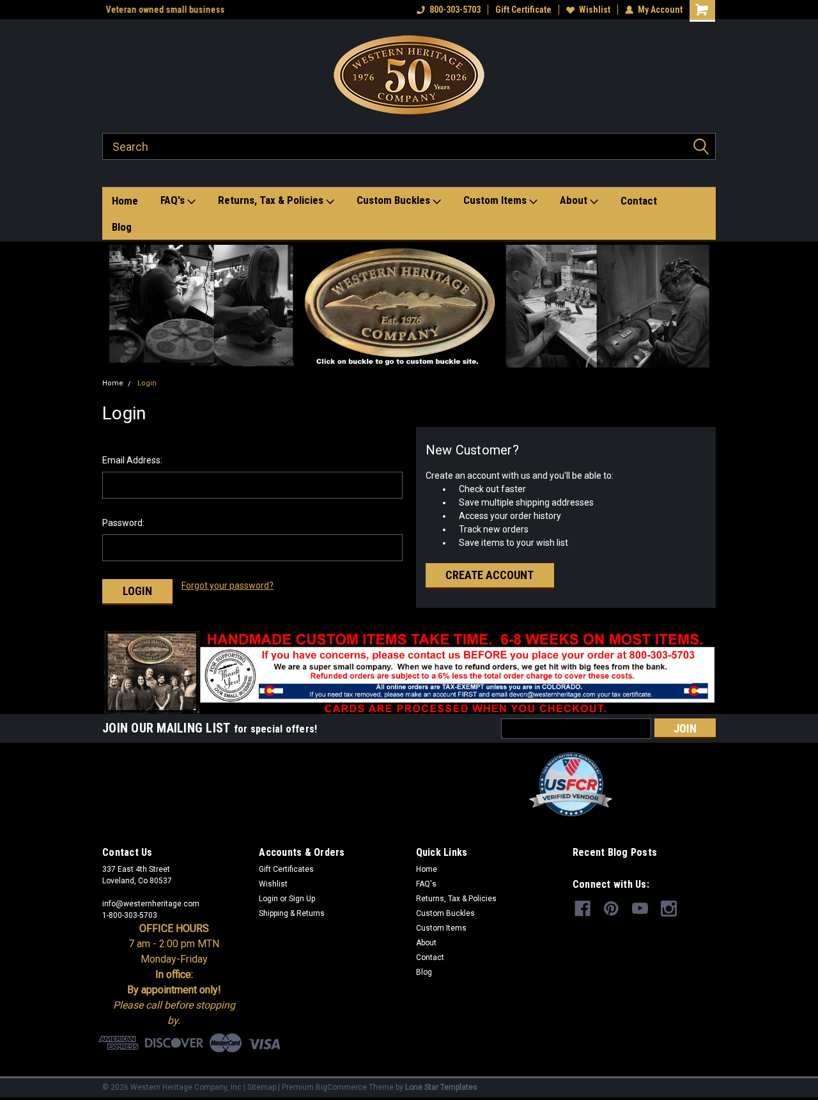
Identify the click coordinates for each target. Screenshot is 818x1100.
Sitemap (261, 1087)
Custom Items (496, 200)
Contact (639, 200)
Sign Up (302, 898)
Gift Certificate (523, 9)
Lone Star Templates (441, 1087)
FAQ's (173, 200)
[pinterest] (611, 909)
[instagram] (669, 909)
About (575, 200)
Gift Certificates (286, 869)
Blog (122, 227)
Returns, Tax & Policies (272, 200)
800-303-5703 (455, 9)
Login (147, 383)
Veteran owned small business (161, 9)
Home (125, 200)
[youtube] (640, 909)
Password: (123, 523)
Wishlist (594, 9)
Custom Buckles (395, 200)
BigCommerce (341, 1087)
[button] (409, 306)
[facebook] (582, 909)
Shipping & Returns (292, 913)
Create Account (489, 575)
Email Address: (132, 460)
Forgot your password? (227, 585)
